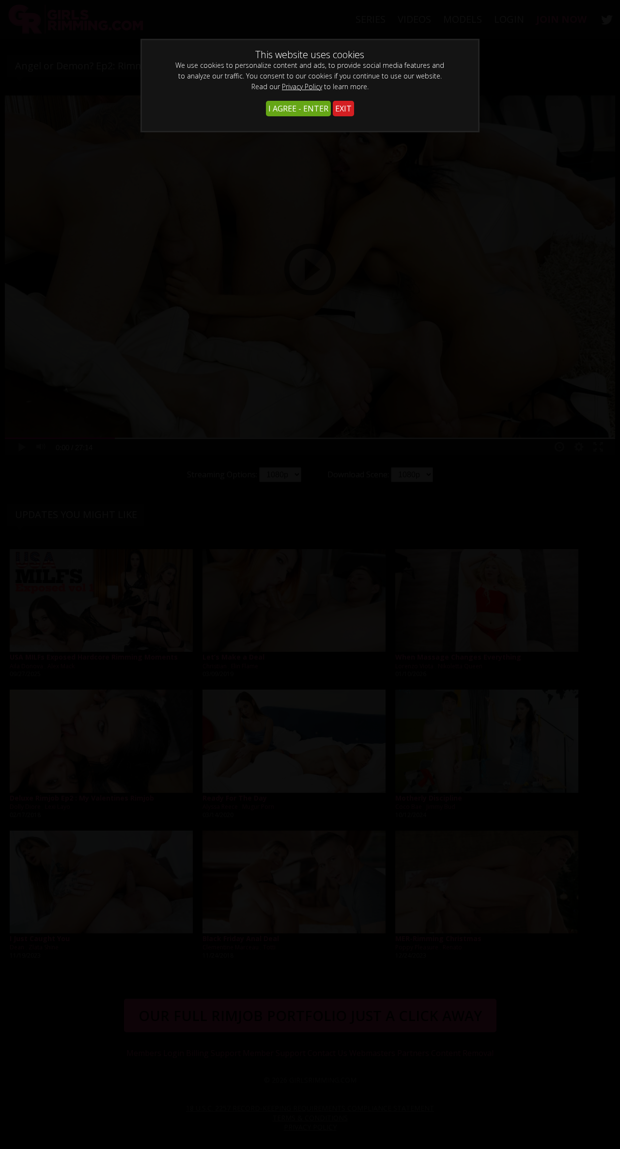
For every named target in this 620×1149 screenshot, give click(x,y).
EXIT (343, 108)
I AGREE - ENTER (298, 108)
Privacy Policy (302, 86)
